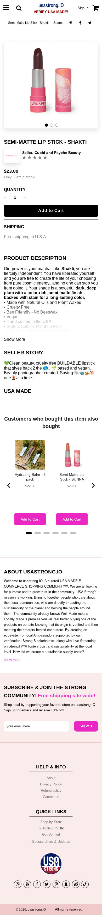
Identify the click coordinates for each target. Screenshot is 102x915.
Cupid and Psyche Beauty (58, 152)
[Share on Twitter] (90, 22)
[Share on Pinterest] (72, 22)
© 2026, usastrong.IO (31, 909)
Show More (14, 339)
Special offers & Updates (51, 842)
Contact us (51, 797)
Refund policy (51, 791)
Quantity (15, 190)
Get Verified (51, 834)
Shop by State (51, 822)
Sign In (83, 8)
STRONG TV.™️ (51, 828)
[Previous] (9, 485)
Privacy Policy (51, 784)
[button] (46, 125)
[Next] (93, 485)
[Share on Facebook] (80, 22)
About (51, 778)
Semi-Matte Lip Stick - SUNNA (71, 476)
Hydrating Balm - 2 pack (30, 476)
